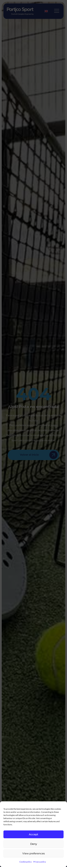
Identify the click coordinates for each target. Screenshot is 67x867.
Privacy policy (39, 861)
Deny (33, 844)
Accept (33, 834)
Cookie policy (25, 861)
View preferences (33, 853)
